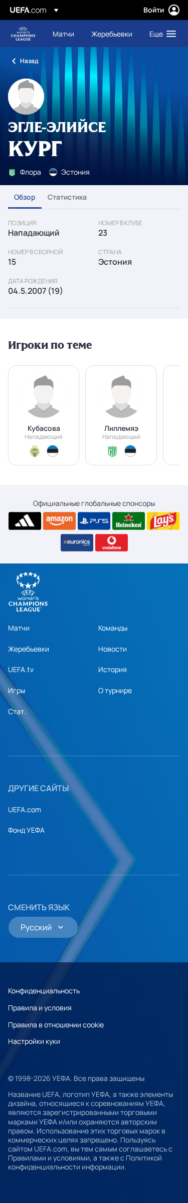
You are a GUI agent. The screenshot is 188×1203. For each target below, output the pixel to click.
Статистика (67, 197)
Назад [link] (29, 61)
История (112, 669)
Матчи (19, 628)
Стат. (17, 711)
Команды (112, 628)
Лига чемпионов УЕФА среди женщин (23, 34)
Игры (16, 690)
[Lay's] (163, 521)
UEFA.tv (21, 669)
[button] (160, 33)
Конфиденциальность (44, 990)
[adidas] (25, 521)
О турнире (115, 690)
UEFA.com (24, 809)
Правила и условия (40, 1007)
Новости (112, 649)
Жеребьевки (28, 649)
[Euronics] (77, 543)
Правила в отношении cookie (56, 1024)
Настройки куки (34, 1041)
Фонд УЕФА (26, 830)
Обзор (25, 197)
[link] (63, 33)
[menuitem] (63, 33)
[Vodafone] (111, 543)
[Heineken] (128, 521)
